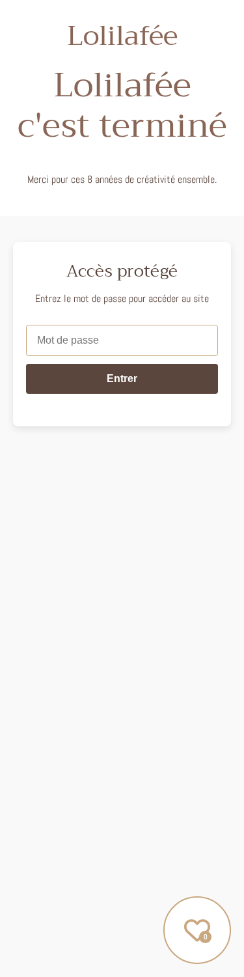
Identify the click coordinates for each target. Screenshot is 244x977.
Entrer (122, 378)
